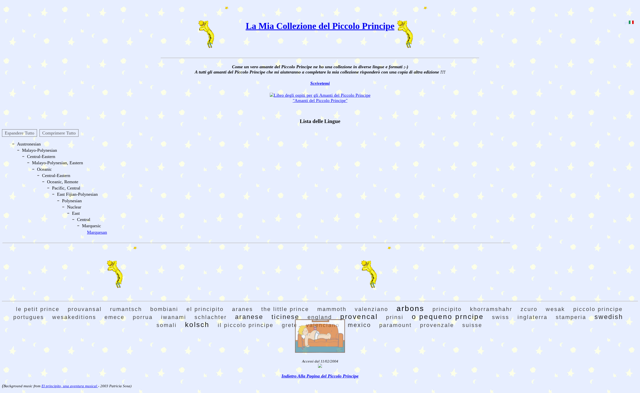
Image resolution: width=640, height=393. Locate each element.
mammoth (331, 309)
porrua (143, 317)
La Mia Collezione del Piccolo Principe (320, 26)
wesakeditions (74, 317)
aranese (249, 316)
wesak (555, 309)
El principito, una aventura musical (70, 386)
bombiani (164, 309)
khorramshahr (491, 309)
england (320, 317)
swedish (608, 316)
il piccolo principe (246, 325)
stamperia (571, 317)
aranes (242, 309)
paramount (395, 325)
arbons (410, 308)
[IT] (627, 23)
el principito (205, 309)
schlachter (210, 317)
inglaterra (533, 317)
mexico (359, 325)
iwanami (173, 317)
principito (447, 309)
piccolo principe (598, 309)
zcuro (529, 309)
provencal (359, 316)
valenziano (371, 309)
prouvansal (85, 309)
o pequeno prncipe (448, 316)
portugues (28, 317)
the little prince (285, 309)
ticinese (285, 316)
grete (290, 325)
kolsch (197, 324)
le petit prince (38, 309)
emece (114, 317)
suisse (472, 325)
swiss (500, 317)
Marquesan (97, 232)
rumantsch (126, 309)
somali (166, 325)
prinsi (395, 317)
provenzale (437, 325)
